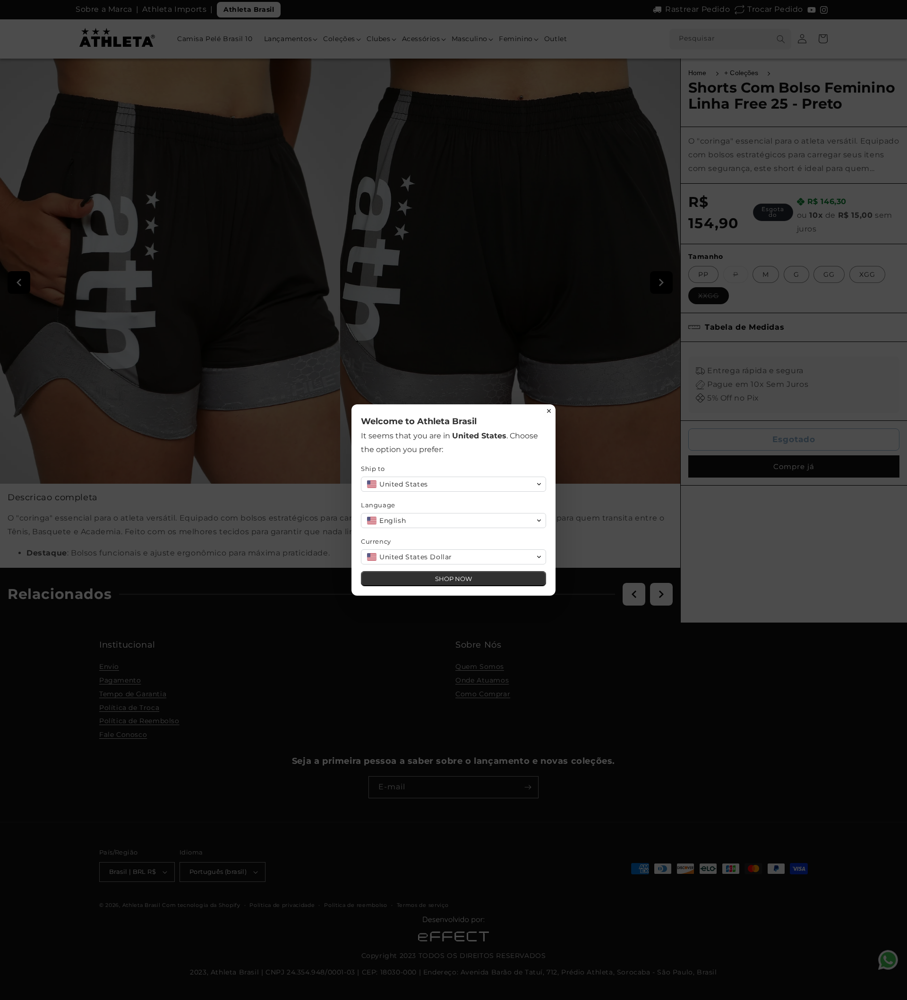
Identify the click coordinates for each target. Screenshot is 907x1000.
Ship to (373, 468)
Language (378, 505)
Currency (376, 541)
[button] (453, 484)
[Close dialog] (549, 411)
